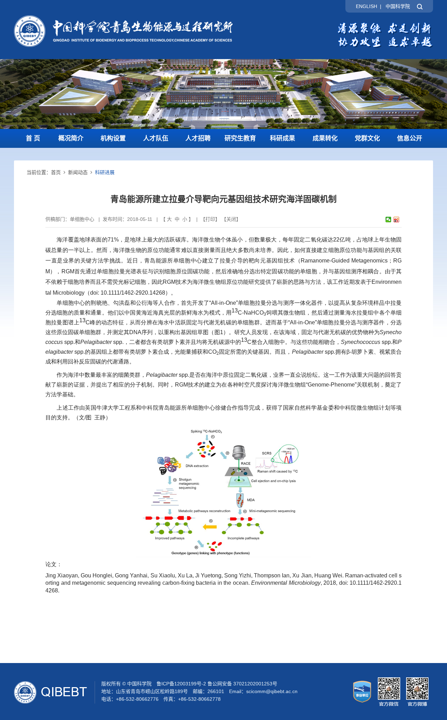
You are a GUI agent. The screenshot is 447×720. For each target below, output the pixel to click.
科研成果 (282, 138)
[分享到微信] (388, 219)
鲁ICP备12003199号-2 (181, 683)
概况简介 (70, 138)
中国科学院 (398, 6)
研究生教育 (240, 138)
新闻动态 (78, 172)
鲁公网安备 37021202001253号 (242, 683)
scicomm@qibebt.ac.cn (272, 691)
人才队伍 (155, 138)
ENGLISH (366, 6)
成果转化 (325, 138)
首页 (56, 172)
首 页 (33, 138)
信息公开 (409, 138)
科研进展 (105, 172)
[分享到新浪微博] (397, 219)
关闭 (231, 219)
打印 (210, 219)
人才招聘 (198, 138)
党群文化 (367, 138)
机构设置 (113, 138)
